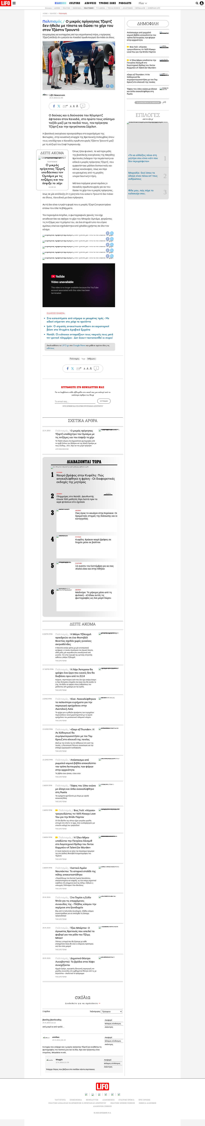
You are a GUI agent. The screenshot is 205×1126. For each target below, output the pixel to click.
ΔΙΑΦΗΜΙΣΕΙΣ (108, 1100)
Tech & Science (114, 8)
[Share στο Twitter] (112, 233)
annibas (55, 1037)
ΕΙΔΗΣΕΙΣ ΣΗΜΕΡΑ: (56, 313)
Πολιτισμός (89, 8)
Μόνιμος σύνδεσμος (113, 1024)
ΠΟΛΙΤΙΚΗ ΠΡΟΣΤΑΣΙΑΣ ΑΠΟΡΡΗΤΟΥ (89, 406)
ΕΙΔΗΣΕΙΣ (53, 13)
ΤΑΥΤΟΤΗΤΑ (60, 1100)
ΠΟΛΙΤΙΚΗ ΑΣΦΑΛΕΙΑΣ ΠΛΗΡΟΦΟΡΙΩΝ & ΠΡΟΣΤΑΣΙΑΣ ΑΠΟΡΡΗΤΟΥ (77, 1103)
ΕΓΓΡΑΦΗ (104, 401)
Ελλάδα (48, 8)
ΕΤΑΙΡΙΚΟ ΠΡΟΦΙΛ (126, 1100)
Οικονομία (77, 8)
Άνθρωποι (91, 359)
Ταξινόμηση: (95, 1011)
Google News (79, 345)
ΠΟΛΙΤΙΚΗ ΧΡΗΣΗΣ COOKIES (122, 1103)
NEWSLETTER (92, 1100)
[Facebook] (107, 86)
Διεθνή (57, 8)
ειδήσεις (50, 348)
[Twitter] (112, 86)
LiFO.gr (65, 345)
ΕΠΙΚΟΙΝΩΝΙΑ (76, 1100)
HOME (45, 13)
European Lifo (154, 8)
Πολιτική (66, 8)
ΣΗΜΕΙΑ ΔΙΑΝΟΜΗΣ (147, 1103)
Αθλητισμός (127, 8)
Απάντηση (109, 1027)
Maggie (59, 1060)
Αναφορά (108, 1020)
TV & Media (100, 8)
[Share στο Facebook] (107, 233)
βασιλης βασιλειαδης (52, 1020)
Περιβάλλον (140, 8)
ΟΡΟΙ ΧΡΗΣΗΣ (67, 406)
